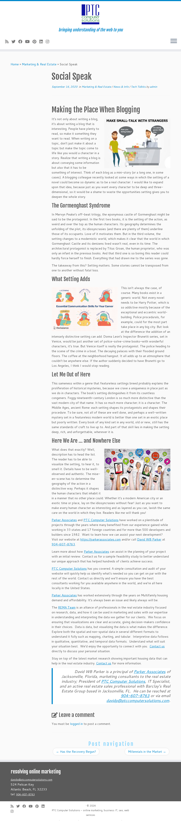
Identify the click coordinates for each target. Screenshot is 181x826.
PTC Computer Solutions (101, 520)
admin (153, 87)
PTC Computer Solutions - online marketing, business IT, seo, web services (90, 813)
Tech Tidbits (138, 87)
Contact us (157, 646)
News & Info (121, 87)
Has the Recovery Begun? (76, 751)
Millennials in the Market (147, 751)
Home (15, 64)
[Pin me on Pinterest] (35, 41)
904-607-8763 (63, 544)
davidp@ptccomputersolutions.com (31, 779)
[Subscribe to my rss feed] (8, 41)
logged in (76, 724)
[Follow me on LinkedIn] (42, 41)
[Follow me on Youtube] (28, 41)
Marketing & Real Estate (39, 64)
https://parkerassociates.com (100, 539)
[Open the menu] (173, 41)
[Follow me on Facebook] (21, 41)
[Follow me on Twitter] (14, 41)
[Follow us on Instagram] (49, 41)
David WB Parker (149, 539)
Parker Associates (64, 520)
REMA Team (66, 607)
